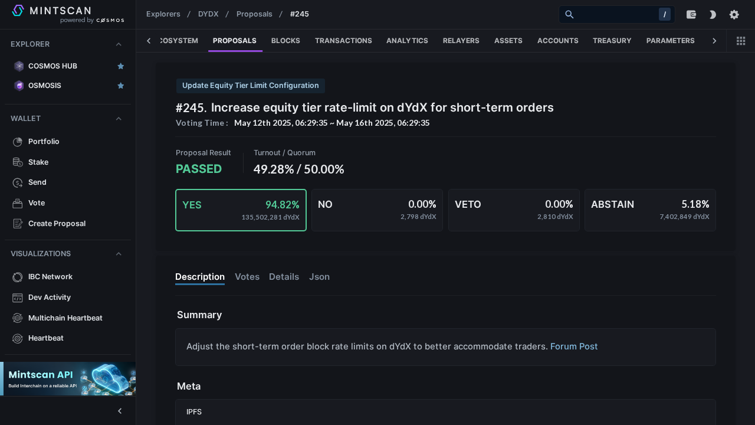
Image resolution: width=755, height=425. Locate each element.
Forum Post (574, 346)
